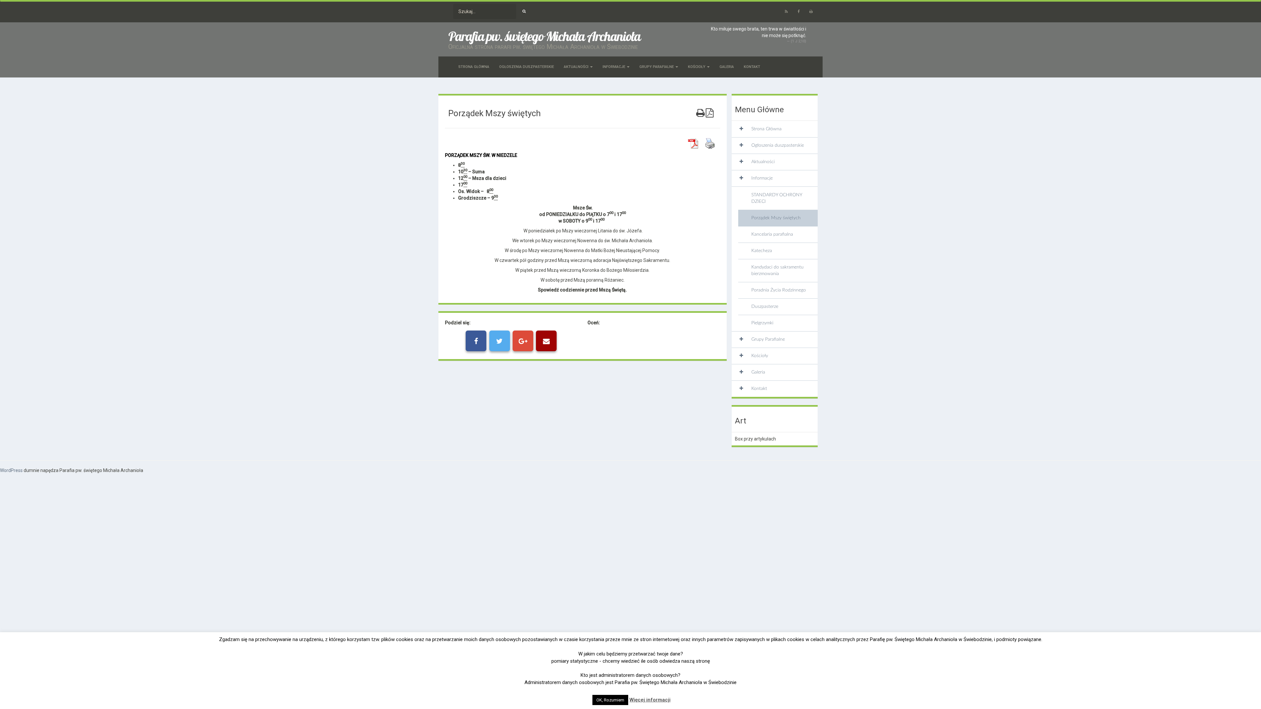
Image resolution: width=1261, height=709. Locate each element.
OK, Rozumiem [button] (610, 700)
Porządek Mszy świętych (776, 218)
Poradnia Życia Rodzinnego (778, 290)
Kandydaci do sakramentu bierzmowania (777, 270)
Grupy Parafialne (657, 67)
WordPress (11, 470)
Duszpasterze (764, 306)
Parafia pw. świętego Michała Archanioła (544, 36)
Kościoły (697, 67)
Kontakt (752, 67)
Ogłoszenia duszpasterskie (526, 67)
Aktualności (576, 67)
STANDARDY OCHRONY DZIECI (776, 198)
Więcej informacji (650, 700)
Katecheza (761, 250)
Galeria (726, 67)
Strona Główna (473, 67)
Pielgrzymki (762, 323)
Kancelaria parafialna (772, 234)
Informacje (614, 67)
